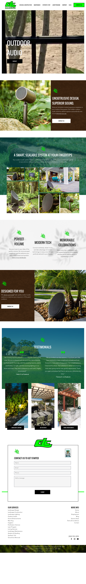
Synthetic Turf (12, 535)
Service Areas (75, 518)
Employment (75, 514)
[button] (26, 5)
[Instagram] (75, 539)
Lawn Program (12, 527)
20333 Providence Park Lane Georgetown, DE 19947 (49, 546)
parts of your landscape (19, 257)
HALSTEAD (49, 551)
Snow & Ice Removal (14, 537)
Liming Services (12, 529)
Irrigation (10, 523)
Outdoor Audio (12, 516)
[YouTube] (78, 539)
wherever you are (61, 113)
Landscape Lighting (14, 514)
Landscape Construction (15, 512)
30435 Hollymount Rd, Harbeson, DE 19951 (48, 549)
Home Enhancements (14, 518)
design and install (9, 295)
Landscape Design (13, 510)
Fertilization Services (14, 525)
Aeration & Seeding (14, 533)
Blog (77, 516)
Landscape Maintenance (15, 531)
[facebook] (71, 539)
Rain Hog (10, 520)
